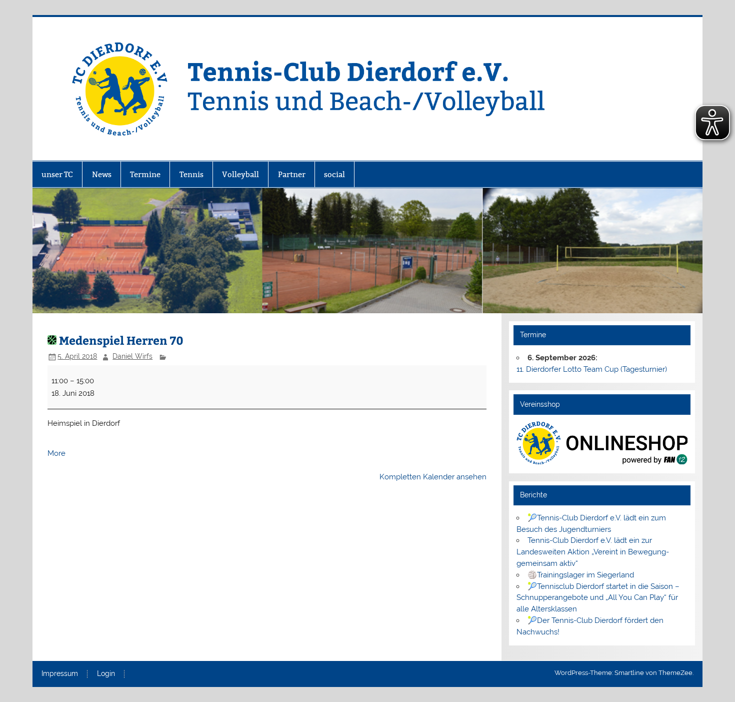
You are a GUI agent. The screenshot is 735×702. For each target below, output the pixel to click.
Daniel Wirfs (132, 356)
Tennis (192, 174)
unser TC (57, 174)
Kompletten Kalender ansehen (433, 476)
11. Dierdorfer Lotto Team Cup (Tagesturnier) (591, 369)
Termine (145, 174)
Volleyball (240, 174)
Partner (292, 174)
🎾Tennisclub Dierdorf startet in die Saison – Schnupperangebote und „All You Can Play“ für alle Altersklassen (597, 598)
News (102, 174)
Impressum (60, 673)
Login (106, 673)
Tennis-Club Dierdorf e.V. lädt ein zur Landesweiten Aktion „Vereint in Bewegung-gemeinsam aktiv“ (592, 552)
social (334, 174)
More (57, 453)
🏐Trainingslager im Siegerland (581, 574)
